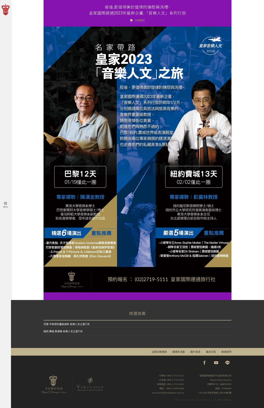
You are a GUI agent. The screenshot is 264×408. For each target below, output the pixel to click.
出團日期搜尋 (159, 351)
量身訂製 (211, 351)
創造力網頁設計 (224, 400)
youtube (216, 362)
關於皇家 (195, 351)
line (227, 362)
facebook (204, 362)
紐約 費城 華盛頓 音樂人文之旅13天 (63, 331)
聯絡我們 (226, 351)
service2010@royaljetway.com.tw (168, 393)
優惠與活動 (178, 351)
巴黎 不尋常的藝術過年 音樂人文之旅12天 (67, 324)
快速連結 (140, 20)
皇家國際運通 (5, 9)
